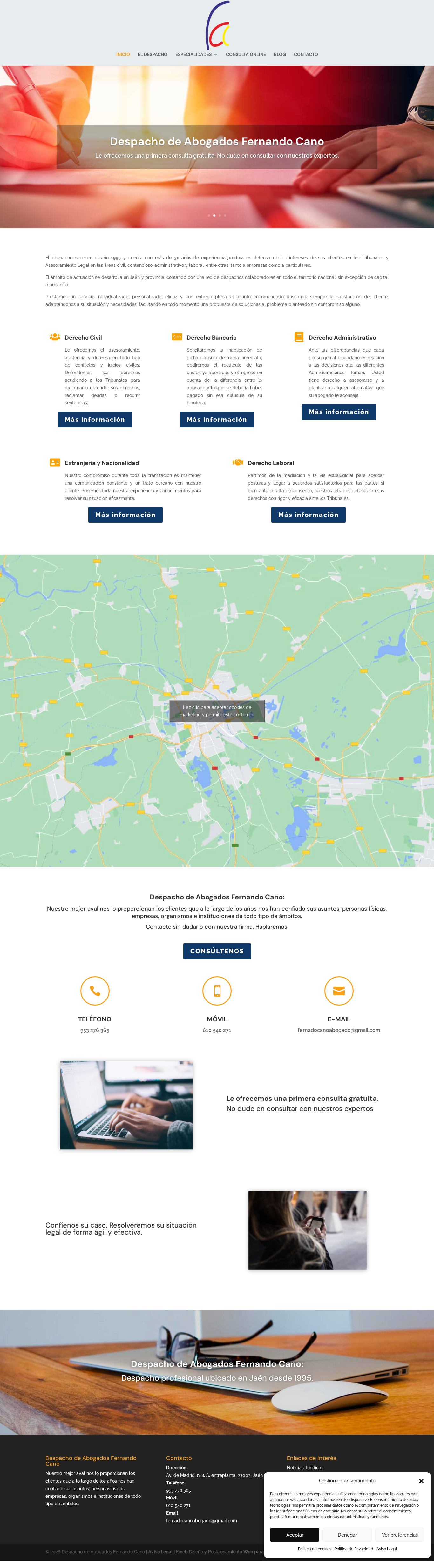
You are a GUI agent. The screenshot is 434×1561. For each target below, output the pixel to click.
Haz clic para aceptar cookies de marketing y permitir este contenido (217, 711)
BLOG (280, 54)
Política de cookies (314, 1549)
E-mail (339, 1019)
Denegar (347, 1535)
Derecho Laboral (271, 463)
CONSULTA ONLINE (246, 54)
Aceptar (294, 1535)
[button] (421, 1481)
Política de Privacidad (354, 1549)
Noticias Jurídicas (305, 1467)
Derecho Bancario (212, 337)
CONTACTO (306, 54)
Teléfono (95, 1019)
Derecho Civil (83, 337)
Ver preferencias (400, 1535)
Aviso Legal (386, 1549)
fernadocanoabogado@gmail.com (201, 1520)
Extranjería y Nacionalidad (102, 463)
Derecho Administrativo (342, 337)
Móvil (217, 1019)
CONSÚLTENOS (217, 951)
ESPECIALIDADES (193, 54)
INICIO (123, 54)
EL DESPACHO (152, 54)
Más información (95, 419)
